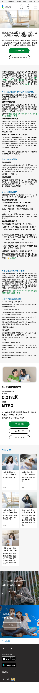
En (11, 648)
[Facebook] (3, 679)
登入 (28, 8)
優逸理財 (32, 1)
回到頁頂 (7, 641)
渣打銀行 (20, 80)
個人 (3, 1)
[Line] (8, 679)
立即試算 (13, 258)
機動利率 (14, 78)
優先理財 (11, 1)
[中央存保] (13, 679)
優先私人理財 (21, 1)
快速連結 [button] (5, 672)
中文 (3, 648)
